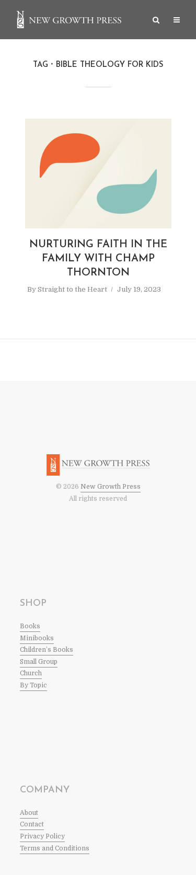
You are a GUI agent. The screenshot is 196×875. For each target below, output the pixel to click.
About (29, 812)
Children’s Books (46, 649)
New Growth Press (110, 486)
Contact (32, 824)
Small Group (38, 661)
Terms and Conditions (54, 848)
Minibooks (37, 638)
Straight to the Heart (72, 289)
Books (30, 626)
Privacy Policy (42, 836)
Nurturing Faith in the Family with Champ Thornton (98, 258)
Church (31, 673)
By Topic (33, 685)
